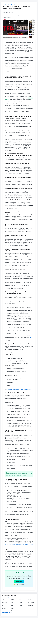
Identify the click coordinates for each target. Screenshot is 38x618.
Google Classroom (31, 602)
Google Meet (4, 602)
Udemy (29, 601)
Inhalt (8, 71)
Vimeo (20, 605)
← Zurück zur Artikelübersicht (9, 4)
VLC (20, 607)
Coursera (29, 599)
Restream (21, 604)
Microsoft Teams (5, 601)
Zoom (3, 599)
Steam (20, 602)
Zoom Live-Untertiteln (16, 533)
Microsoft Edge (30, 605)
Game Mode (21, 601)
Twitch (12, 602)
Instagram (12, 607)
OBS (20, 599)
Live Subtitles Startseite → (7, 612)
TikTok (12, 605)
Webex (3, 604)
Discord (12, 604)
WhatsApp (4, 608)
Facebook (12, 608)
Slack (3, 607)
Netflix (12, 601)
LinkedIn (29, 604)
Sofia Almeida (7, 15)
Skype (3, 605)
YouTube (12, 599)
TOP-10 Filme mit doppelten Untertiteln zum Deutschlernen (19, 389)
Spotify (12, 610)
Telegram (4, 610)
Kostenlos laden (19, 581)
